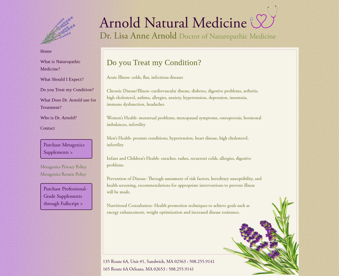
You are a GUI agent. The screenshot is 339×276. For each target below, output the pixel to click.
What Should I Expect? (62, 79)
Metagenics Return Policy (63, 174)
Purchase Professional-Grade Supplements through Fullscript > (65, 196)
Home (46, 51)
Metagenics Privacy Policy (63, 167)
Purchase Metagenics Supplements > (64, 149)
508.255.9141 (202, 261)
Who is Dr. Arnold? (58, 117)
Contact (47, 128)
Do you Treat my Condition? (67, 89)
